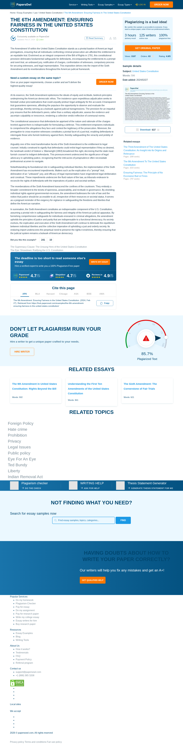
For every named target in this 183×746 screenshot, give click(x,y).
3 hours (130, 35)
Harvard (50, 294)
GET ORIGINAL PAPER (147, 48)
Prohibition (17, 435)
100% (163, 35)
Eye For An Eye (22, 459)
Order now (161, 4)
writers (147, 35)
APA (24, 294)
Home (12, 13)
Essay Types (124, 4)
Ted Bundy (17, 465)
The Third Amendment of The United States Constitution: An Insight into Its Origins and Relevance (145, 150)
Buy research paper (26, 624)
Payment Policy (24, 659)
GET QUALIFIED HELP (92, 580)
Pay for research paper (27, 614)
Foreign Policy (20, 423)
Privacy (14, 441)
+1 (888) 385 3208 (25, 675)
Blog (18, 636)
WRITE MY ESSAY (99, 262)
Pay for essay (22, 607)
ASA (76, 294)
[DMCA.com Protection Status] (17, 683)
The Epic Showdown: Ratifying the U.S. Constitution (36, 250)
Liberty (14, 471)
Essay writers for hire (26, 620)
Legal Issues (19, 447)
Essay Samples (105, 4)
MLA (37, 294)
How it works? (23, 649)
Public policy (19, 453)
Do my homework (24, 600)
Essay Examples (24, 13)
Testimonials (22, 652)
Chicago (63, 294)
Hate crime (17, 429)
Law (35, 13)
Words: (129, 75)
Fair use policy (54, 742)
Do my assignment (25, 610)
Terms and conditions (35, 742)
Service (72, 4)
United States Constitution (51, 13)
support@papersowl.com (28, 672)
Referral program (24, 663)
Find (123, 520)
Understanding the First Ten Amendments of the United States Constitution (88, 388)
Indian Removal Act (25, 477)
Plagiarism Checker (26, 603)
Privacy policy (17, 742)
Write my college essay (27, 617)
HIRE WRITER (22, 352)
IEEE (89, 294)
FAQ (18, 656)
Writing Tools (87, 4)
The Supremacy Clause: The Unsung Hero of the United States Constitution (48, 247)
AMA (101, 294)
